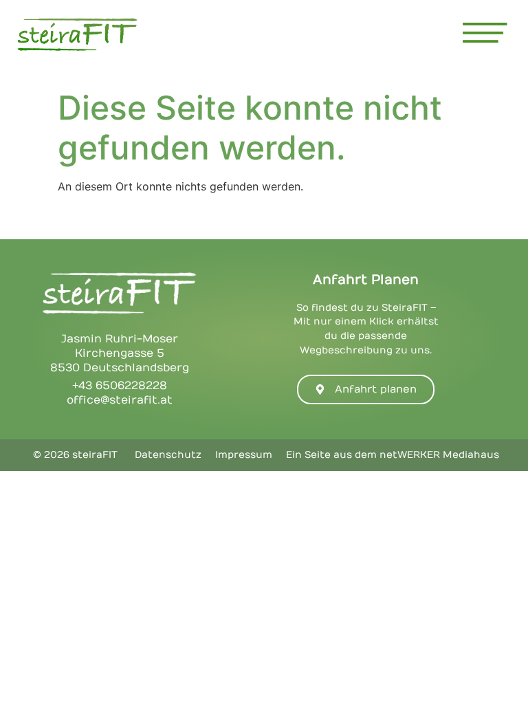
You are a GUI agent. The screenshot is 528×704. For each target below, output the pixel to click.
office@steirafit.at (120, 400)
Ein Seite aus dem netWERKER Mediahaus (392, 455)
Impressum (243, 455)
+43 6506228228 (119, 386)
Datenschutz (168, 455)
